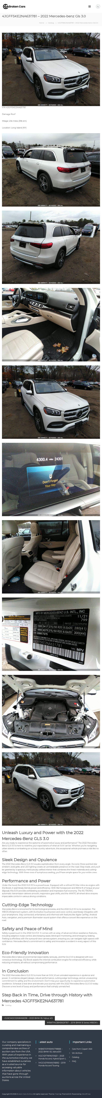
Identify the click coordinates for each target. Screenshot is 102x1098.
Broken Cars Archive (25, 1094)
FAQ (74, 1061)
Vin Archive (77, 1053)
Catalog (51, 23)
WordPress (86, 1094)
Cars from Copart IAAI (82, 1049)
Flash (57, 1094)
